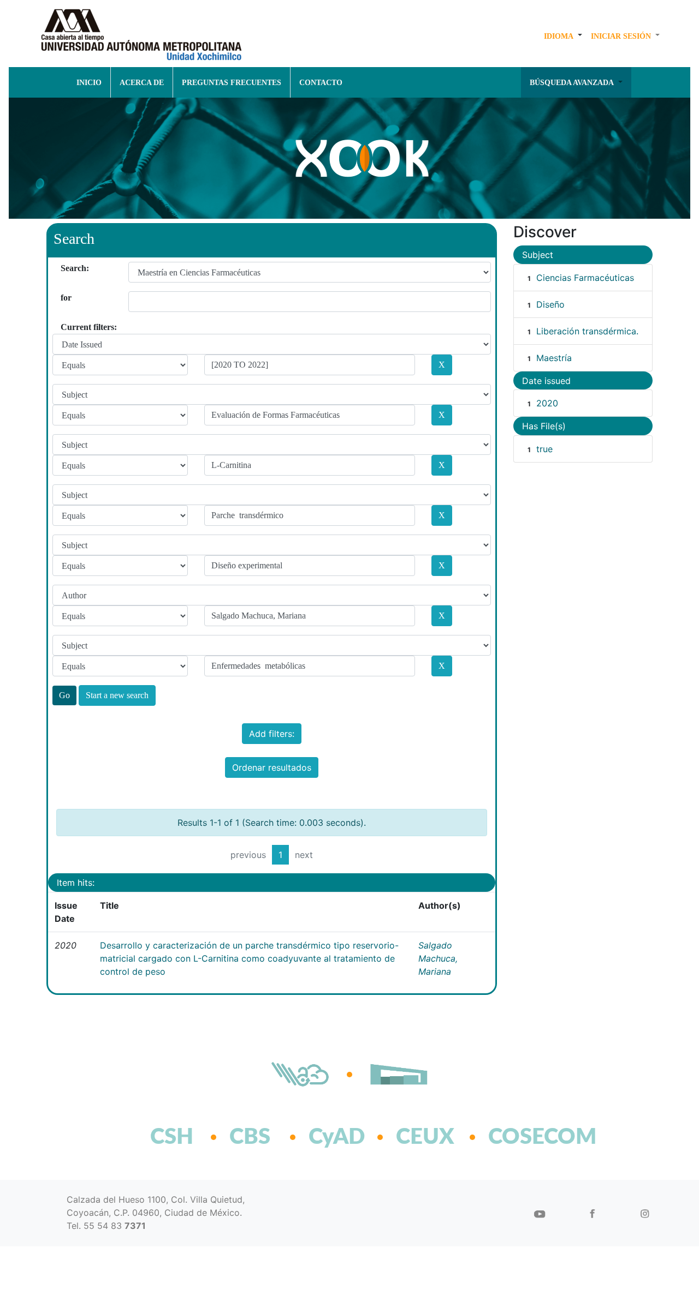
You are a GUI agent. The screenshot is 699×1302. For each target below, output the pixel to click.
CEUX (425, 1137)
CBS (249, 1137)
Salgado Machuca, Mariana (438, 958)
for (65, 297)
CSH (171, 1137)
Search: (65, 268)
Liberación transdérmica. (587, 331)
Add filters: (271, 733)
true (544, 448)
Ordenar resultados (271, 767)
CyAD (337, 1137)
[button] (563, 36)
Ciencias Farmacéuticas (585, 277)
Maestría (554, 357)
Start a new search (117, 695)
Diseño (550, 304)
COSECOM (518, 1137)
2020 (547, 403)
